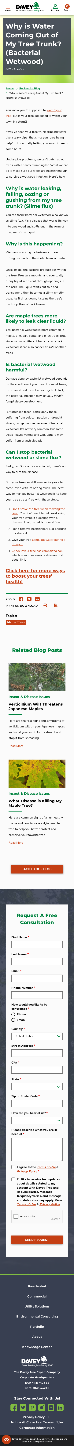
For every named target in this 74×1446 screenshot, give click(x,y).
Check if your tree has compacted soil (37, 551)
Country (18, 1029)
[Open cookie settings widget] (6, 1439)
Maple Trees (16, 622)
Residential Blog (29, 88)
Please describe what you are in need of (34, 1132)
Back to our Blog (36, 869)
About (37, 1336)
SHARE (10, 598)
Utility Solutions (37, 1306)
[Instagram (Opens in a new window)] (41, 1407)
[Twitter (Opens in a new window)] (23, 1407)
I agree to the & (38, 1169)
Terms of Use (46, 1167)
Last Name (20, 954)
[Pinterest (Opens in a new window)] (32, 1407)
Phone (21, 1014)
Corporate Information (37, 1428)
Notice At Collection (26, 1422)
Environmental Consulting (37, 1316)
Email (16, 971)
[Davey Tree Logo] (37, 1361)
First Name (20, 937)
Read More (16, 746)
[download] (54, 605)
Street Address (23, 1046)
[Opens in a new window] (19, 598)
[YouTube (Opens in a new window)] (51, 1407)
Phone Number (23, 988)
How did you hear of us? (29, 1113)
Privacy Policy (27, 1171)
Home (10, 88)
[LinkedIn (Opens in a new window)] (60, 1407)
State (16, 1079)
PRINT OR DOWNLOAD (22, 605)
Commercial (37, 1296)
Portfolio (37, 1326)
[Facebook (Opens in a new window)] (13, 1407)
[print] (43, 605)
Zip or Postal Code (25, 1096)
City (15, 1063)
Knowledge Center (37, 1347)
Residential (37, 1286)
